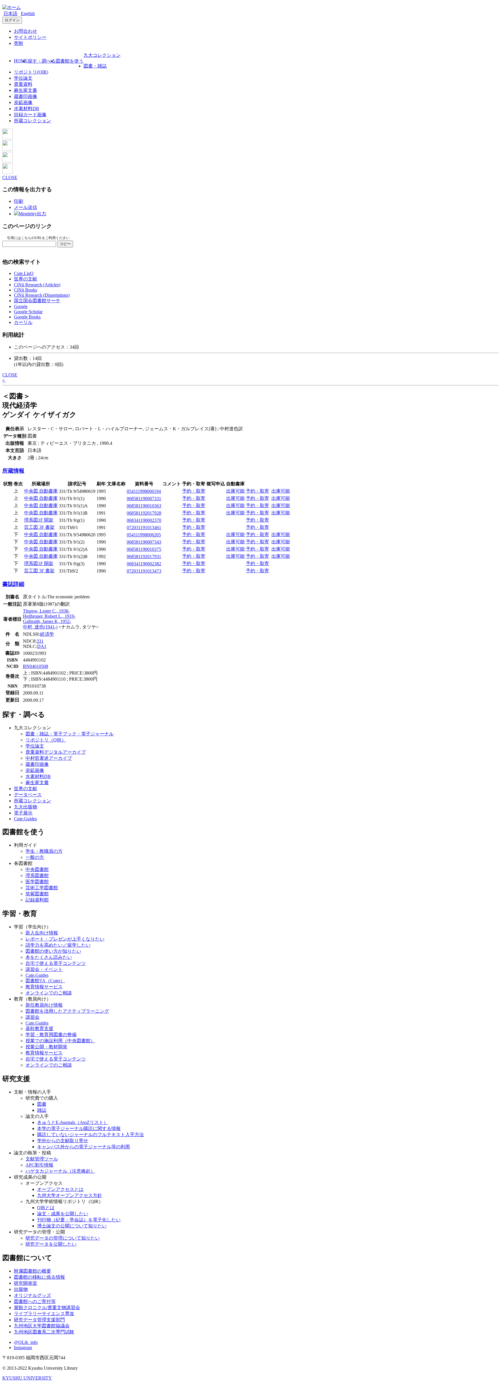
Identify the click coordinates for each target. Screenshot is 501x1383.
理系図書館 (37, 875)
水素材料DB (26, 108)
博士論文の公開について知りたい (72, 1225)
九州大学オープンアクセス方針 (69, 1195)
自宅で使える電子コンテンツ (56, 963)
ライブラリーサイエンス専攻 (44, 1313)
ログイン (12, 20)
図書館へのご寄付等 (35, 1301)
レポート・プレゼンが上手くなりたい (65, 938)
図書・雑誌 (95, 65)
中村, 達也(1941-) (40, 626)
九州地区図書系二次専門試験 (44, 1331)
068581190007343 (144, 542)
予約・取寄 (193, 491)
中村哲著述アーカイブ (49, 758)
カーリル (23, 322)
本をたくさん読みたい (49, 957)
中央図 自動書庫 (41, 491)
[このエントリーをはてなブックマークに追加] (7, 160)
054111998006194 (144, 491)
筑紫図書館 (37, 893)
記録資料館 (37, 899)
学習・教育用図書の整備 (51, 1034)
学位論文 (23, 78)
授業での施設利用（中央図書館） (60, 1040)
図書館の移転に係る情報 (39, 1277)
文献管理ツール (42, 1158)
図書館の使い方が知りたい (53, 951)
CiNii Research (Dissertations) (42, 295)
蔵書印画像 (25, 96)
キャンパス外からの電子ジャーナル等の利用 (83, 1146)
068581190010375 (144, 549)
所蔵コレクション (32, 120)
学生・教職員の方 (44, 851)
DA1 (41, 646)
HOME (21, 60)
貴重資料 (23, 84)
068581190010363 (144, 505)
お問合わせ (25, 31)
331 (40, 641)
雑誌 (41, 1110)
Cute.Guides (25, 818)
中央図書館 (37, 869)
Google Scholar (28, 311)
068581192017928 (144, 513)
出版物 (21, 1289)
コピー (65, 244)
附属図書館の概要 (32, 1271)
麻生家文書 (25, 90)
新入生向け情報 (42, 932)
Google (21, 306)
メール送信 (25, 207)
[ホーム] (11, 7)
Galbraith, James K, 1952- (47, 621)
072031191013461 (144, 527)
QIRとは (46, 1207)
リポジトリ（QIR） (46, 739)
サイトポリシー (30, 37)
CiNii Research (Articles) (37, 284)
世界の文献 (25, 278)
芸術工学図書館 (42, 887)
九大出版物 (25, 806)
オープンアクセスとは (60, 1189)
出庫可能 (235, 491)
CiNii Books (25, 289)
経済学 (47, 634)
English (28, 13)
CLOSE (9, 177)
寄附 (18, 43)
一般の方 (35, 857)
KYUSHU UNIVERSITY (27, 1377)
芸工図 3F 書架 (39, 527)
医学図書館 (37, 881)
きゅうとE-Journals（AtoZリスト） (72, 1122)
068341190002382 (144, 563)
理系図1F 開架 (38, 520)
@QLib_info (26, 1342)
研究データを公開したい (51, 1244)
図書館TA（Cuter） (45, 980)
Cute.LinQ (24, 273)
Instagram (23, 1347)
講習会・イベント (44, 969)
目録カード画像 (30, 114)
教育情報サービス (44, 986)
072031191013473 (144, 570)
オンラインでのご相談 (49, 992)
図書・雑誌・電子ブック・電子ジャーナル (70, 733)
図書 (41, 1104)
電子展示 (23, 812)
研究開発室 (25, 1283)
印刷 (18, 201)
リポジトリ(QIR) (31, 72)
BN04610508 (35, 666)
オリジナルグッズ (32, 1295)
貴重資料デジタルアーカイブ (56, 752)
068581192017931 (144, 556)
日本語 (10, 13)
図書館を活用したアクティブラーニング (67, 1011)
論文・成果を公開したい (62, 1213)
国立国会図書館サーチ (37, 300)
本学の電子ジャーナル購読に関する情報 (79, 1128)
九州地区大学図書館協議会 (42, 1325)
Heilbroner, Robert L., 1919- (49, 616)
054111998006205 (144, 534)
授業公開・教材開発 (46, 1046)
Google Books (27, 316)
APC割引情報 (39, 1164)
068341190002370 (144, 520)
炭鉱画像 (23, 102)
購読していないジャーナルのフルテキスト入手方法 (90, 1134)
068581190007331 (144, 498)
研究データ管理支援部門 (39, 1319)
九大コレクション (102, 55)
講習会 (32, 1017)
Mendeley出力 (32, 213)
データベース (28, 794)
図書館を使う (70, 61)
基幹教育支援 (39, 1028)
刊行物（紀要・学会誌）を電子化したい (79, 1219)
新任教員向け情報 (44, 1005)
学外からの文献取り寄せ (62, 1140)
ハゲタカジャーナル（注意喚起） (60, 1171)
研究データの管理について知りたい (63, 1238)
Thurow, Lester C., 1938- (46, 610)
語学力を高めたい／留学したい (58, 945)
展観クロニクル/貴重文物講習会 (47, 1307)
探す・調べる (42, 61)
